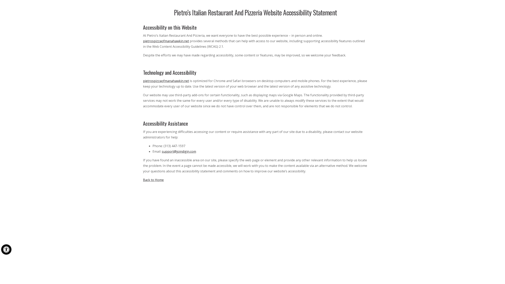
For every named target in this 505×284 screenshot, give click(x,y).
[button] (6, 249)
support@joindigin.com (179, 151)
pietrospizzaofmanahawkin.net (166, 41)
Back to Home (153, 180)
